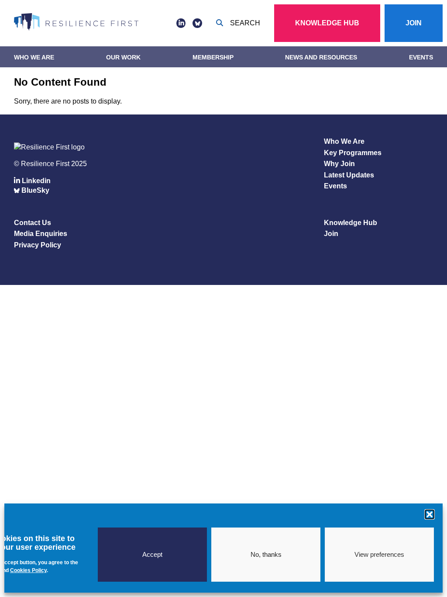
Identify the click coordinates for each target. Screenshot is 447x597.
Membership (213, 57)
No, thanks (266, 554)
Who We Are (34, 57)
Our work (123, 57)
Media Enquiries (40, 233)
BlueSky (34, 190)
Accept (152, 554)
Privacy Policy (37, 245)
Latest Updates (349, 175)
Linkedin (35, 180)
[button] (429, 514)
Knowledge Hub (327, 23)
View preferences (379, 554)
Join (414, 23)
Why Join (339, 163)
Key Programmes (353, 152)
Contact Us (32, 222)
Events (421, 57)
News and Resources (321, 57)
